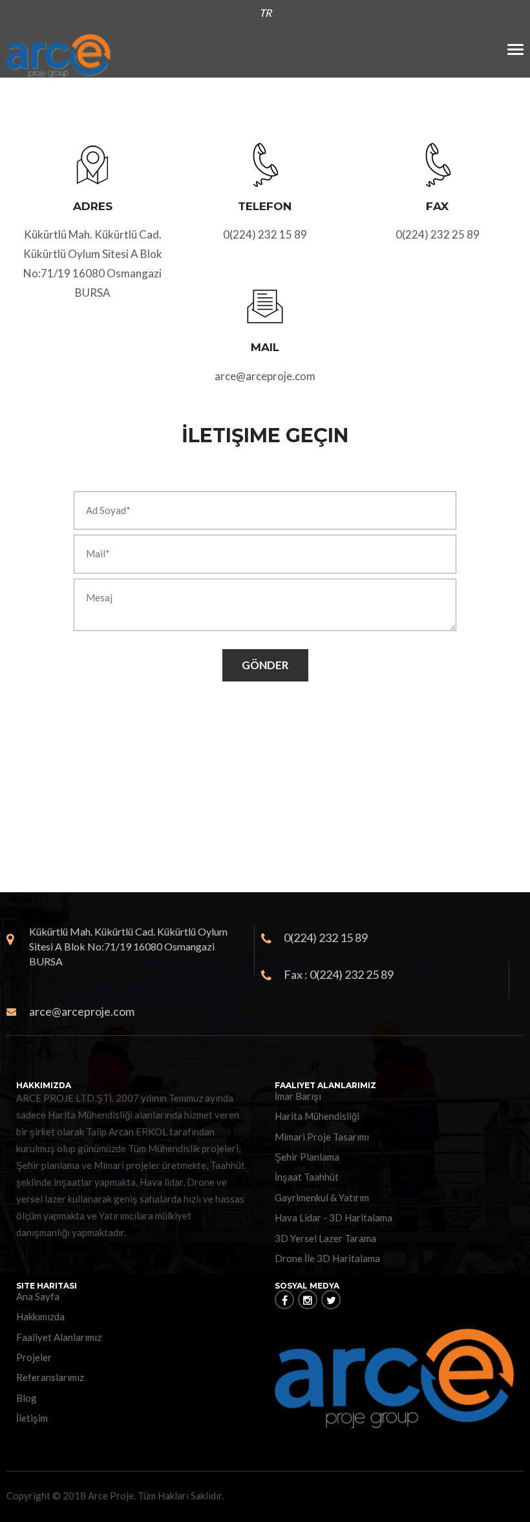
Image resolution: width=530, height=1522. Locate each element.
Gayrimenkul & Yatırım (322, 1197)
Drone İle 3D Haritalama (327, 1258)
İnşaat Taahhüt (307, 1177)
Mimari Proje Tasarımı (322, 1136)
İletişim (32, 1418)
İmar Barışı (298, 1096)
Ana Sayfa (37, 1296)
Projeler (34, 1357)
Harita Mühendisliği (317, 1116)
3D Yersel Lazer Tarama (325, 1238)
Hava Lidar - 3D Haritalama (333, 1217)
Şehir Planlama (307, 1157)
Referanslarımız (50, 1377)
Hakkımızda (40, 1316)
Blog (26, 1398)
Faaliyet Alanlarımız (58, 1337)
